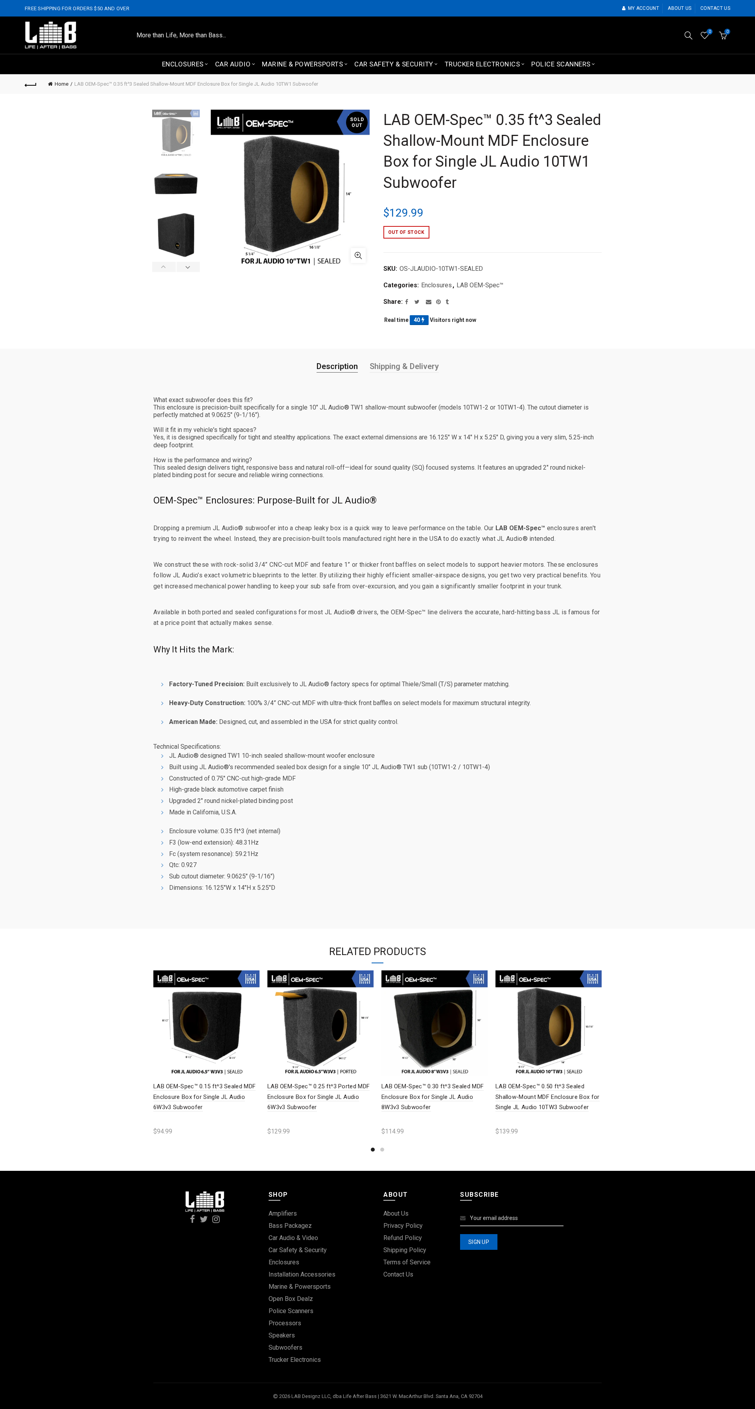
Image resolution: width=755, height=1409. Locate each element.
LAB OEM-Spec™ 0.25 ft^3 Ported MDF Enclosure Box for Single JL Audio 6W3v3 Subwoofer (318, 1097)
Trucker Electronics (482, 64)
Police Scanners (561, 64)
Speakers (282, 1335)
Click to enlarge (358, 255)
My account (643, 8)
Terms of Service (407, 1262)
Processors (285, 1323)
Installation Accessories (302, 1274)
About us (679, 8)
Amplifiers (283, 1213)
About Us (396, 1213)
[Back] (31, 84)
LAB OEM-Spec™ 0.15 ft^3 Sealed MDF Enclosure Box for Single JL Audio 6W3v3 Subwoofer (204, 1097)
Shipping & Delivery (404, 366)
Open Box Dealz (291, 1298)
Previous (164, 267)
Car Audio (233, 64)
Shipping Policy (404, 1250)
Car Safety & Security (393, 64)
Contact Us (398, 1274)
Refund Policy (402, 1238)
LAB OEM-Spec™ (480, 285)
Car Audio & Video (293, 1238)
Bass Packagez (290, 1225)
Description (337, 366)
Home (61, 84)
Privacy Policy (403, 1225)
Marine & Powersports (302, 64)
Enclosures (183, 64)
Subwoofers (285, 1347)
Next (188, 267)
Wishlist (710, 31)
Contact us (715, 8)
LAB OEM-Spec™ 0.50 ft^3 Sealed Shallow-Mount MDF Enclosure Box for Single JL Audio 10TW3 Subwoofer (547, 1097)
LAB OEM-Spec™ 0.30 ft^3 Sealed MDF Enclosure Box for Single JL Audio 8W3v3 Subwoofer (432, 1097)
